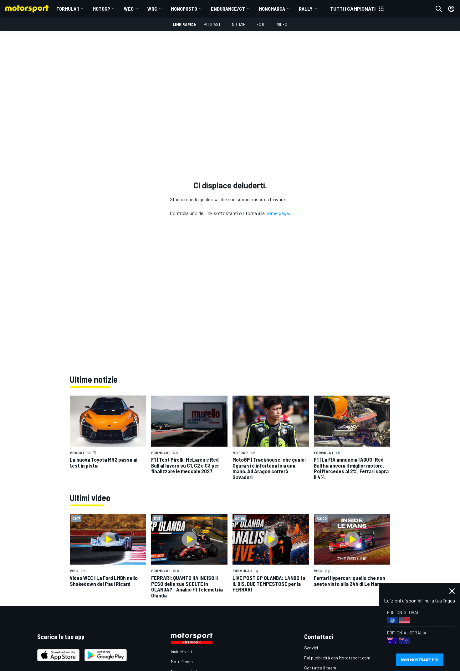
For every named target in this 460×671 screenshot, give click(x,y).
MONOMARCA (272, 9)
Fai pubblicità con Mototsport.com (337, 657)
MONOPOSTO (184, 9)
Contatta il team (320, 667)
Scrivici (311, 647)
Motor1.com (182, 661)
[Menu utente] (451, 9)
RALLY (306, 9)
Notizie (238, 24)
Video (282, 24)
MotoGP (101, 9)
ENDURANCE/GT (228, 9)
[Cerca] (438, 9)
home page (277, 213)
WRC (152, 9)
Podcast (212, 24)
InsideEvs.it (181, 651)
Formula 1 (67, 9)
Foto (261, 24)
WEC (129, 9)
